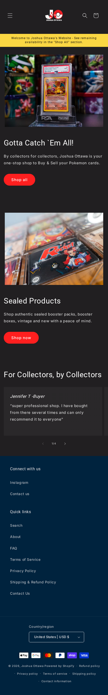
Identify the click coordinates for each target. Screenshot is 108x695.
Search (16, 525)
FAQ (13, 548)
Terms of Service (25, 559)
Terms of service (55, 673)
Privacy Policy (23, 571)
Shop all (19, 179)
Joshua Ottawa (32, 666)
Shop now (21, 337)
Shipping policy (84, 673)
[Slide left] (42, 443)
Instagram (19, 482)
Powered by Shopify (59, 666)
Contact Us (20, 593)
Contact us (20, 494)
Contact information (56, 681)
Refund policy (89, 666)
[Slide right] (65, 443)
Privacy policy (27, 673)
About (15, 536)
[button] (10, 15)
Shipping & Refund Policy (33, 582)
